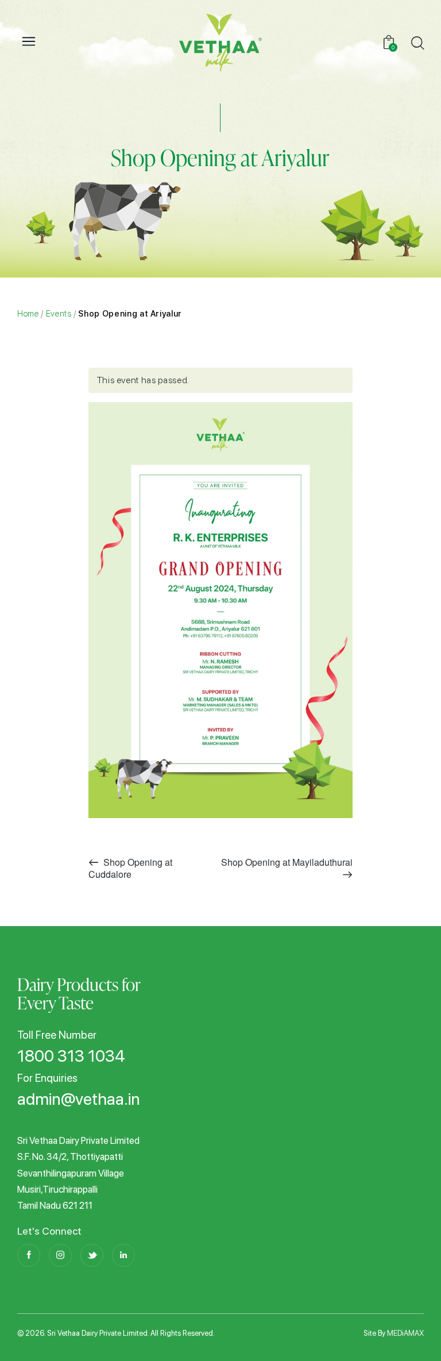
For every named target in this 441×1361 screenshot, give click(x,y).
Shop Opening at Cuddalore (130, 868)
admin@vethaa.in (78, 1099)
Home (28, 313)
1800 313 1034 (71, 1056)
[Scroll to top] (414, 1334)
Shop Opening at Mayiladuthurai (287, 862)
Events (59, 313)
